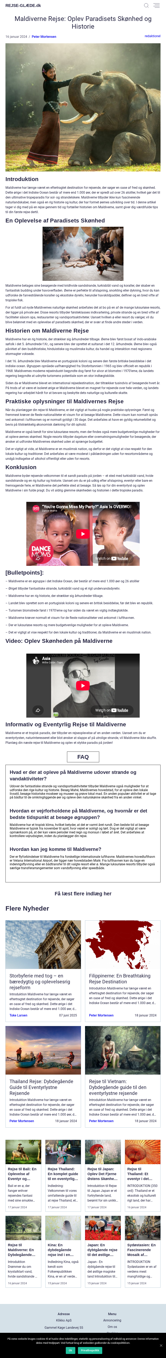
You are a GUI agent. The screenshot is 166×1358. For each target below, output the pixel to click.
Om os (112, 1327)
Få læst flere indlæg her (83, 893)
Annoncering (112, 1320)
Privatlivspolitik (90, 1350)
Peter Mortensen (44, 37)
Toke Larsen (18, 1015)
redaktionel (153, 36)
